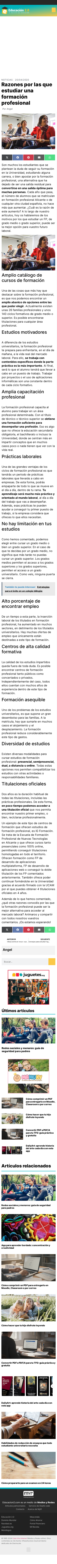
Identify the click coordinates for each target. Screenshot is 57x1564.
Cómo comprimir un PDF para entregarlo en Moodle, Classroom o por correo (40, 1102)
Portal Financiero (37, 1523)
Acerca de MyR (35, 1509)
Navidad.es (6, 1523)
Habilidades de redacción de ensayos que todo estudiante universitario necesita (26, 1444)
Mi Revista (34, 1527)
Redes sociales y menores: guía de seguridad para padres (23, 1050)
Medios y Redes (46, 1502)
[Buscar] (51, 961)
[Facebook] (26, 2)
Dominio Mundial (8, 1520)
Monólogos (6, 1530)
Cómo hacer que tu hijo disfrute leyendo (38, 1116)
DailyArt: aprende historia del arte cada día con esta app (40, 1148)
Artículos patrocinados (15, 1506)
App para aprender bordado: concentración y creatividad (25, 1246)
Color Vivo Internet (19, 1538)
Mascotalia (35, 1517)
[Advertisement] (28, 46)
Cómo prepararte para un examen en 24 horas (26, 1483)
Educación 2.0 (7, 1517)
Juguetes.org (7, 1527)
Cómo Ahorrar (36, 1520)
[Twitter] (31, 2)
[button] (54, 10)
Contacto (20, 1509)
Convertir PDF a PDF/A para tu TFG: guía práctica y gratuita (40, 1133)
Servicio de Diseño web (39, 1506)
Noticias (7, 79)
